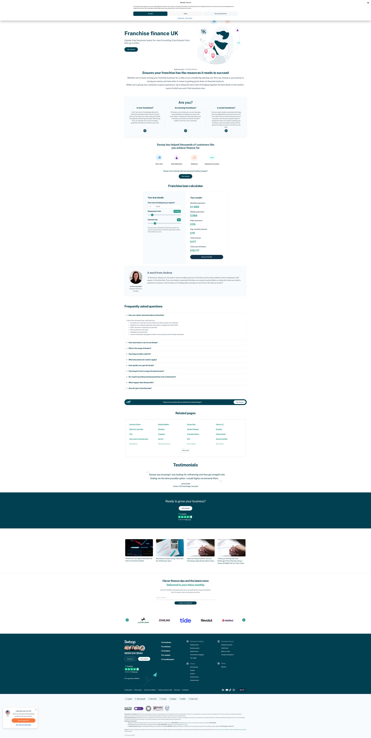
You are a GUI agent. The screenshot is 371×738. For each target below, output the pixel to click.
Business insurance (226, 645)
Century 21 (219, 424)
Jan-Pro (160, 439)
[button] (368, 2)
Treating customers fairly (165, 690)
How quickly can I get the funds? (141, 365)
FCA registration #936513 (131, 678)
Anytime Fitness (135, 424)
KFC (188, 439)
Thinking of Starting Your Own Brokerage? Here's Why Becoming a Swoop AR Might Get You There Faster (231, 561)
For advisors (166, 647)
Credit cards (224, 648)
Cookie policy (181, 18)
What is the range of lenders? (140, 348)
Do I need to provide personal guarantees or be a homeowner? (152, 377)
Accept (150, 13)
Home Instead (220, 434)
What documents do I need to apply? (143, 360)
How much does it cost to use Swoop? (143, 343)
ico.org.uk (184, 724)
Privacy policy (188, 18)
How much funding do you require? (161, 203)
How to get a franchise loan (138, 439)
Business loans (179, 69)
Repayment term (154, 211)
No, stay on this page (23, 725)
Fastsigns (161, 434)
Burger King (191, 424)
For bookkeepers (167, 659)
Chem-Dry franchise (136, 429)
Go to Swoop (23, 720)
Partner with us (194, 677)
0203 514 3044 (133, 653)
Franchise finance (193, 434)
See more (185, 450)
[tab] (186, 315)
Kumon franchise (221, 439)
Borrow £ (206, 257)
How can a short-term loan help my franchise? (146, 315)
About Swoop (194, 667)
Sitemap (223, 667)
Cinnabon (161, 429)
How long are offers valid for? (140, 354)
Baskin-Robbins (163, 424)
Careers (192, 670)
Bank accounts (225, 651)
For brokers (165, 651)
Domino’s (219, 429)
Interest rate (153, 220)
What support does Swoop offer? (141, 382)
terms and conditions (224, 729)
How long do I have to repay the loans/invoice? (146, 371)
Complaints (185, 690)
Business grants (194, 648)
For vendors (165, 655)
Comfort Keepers (193, 429)
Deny (185, 13)
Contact (192, 673)
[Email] (185, 597)
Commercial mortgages (197, 654)
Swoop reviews (194, 680)
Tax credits (193, 658)
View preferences (220, 13)
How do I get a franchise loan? (140, 388)
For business (166, 642)
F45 (130, 434)
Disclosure (177, 690)
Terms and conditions (150, 690)
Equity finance (194, 651)
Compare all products (227, 654)
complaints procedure (239, 729)
